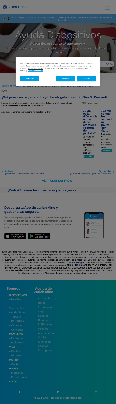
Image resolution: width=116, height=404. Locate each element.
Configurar (29, 78)
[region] (58, 71)
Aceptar (86, 78)
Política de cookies (35, 71)
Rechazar (65, 78)
